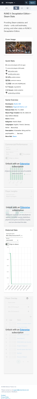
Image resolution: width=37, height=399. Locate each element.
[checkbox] (16, 8)
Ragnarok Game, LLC (20, 107)
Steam (15, 136)
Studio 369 (17, 104)
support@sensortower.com (21, 390)
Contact (3, 395)
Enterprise (25, 163)
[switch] (7, 244)
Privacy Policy (5, 397)
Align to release (14, 244)
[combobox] (14, 235)
